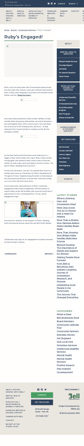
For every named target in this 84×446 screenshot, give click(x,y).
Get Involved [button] (42, 402)
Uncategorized (65, 372)
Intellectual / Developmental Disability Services (36, 14)
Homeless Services (67, 345)
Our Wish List (64, 158)
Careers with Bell (64, 13)
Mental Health (64, 355)
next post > (49, 253)
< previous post (10, 253)
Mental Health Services (21, 13)
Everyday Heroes (66, 335)
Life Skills (62, 69)
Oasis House (64, 76)
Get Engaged (64, 338)
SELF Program (64, 114)
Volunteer (63, 162)
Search (72, 4)
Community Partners (68, 331)
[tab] (68, 44)
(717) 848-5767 (12, 2)
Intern (61, 169)
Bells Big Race (64, 165)
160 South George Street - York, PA (18, 5)
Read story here (24, 95)
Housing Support (65, 65)
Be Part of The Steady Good (13, 425)
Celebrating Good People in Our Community (66, 288)
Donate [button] (42, 395)
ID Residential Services (68, 104)
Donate (61, 4)
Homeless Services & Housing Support (51, 15)
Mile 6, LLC (75, 409)
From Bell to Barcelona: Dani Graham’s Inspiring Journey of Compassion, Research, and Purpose (66, 273)
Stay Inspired (64, 369)
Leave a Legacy (65, 154)
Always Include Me (66, 117)
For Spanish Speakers (67, 72)
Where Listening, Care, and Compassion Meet (66, 201)
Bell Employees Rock (68, 318)
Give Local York (65, 342)
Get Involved (64, 147)
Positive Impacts (65, 365)
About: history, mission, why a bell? (10, 15)
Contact (75, 11)
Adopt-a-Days (64, 314)
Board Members (65, 321)
